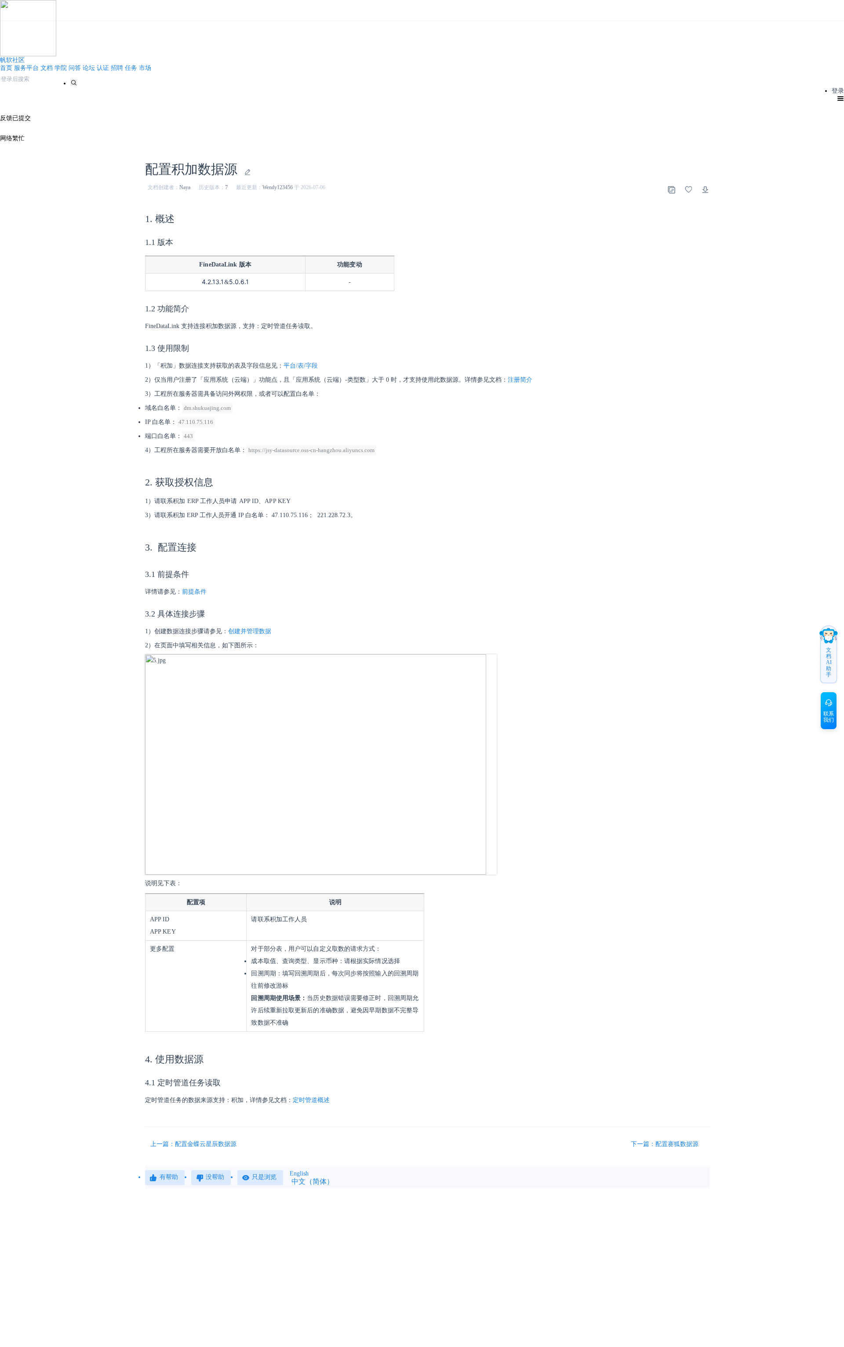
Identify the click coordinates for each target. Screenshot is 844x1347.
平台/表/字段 (301, 365)
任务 (131, 68)
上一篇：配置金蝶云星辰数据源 (193, 1144)
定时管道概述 (311, 1100)
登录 (838, 91)
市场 (145, 68)
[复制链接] (671, 189)
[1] (73, 82)
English (299, 1173)
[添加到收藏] (688, 189)
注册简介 (520, 379)
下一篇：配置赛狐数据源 (665, 1144)
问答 (75, 68)
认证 (103, 68)
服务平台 (26, 68)
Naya (184, 187)
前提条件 (194, 591)
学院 (61, 68)
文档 (46, 68)
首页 (6, 68)
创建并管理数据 (249, 631)
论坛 (89, 68)
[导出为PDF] (705, 189)
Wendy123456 (277, 187)
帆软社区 (12, 60)
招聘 (117, 68)
